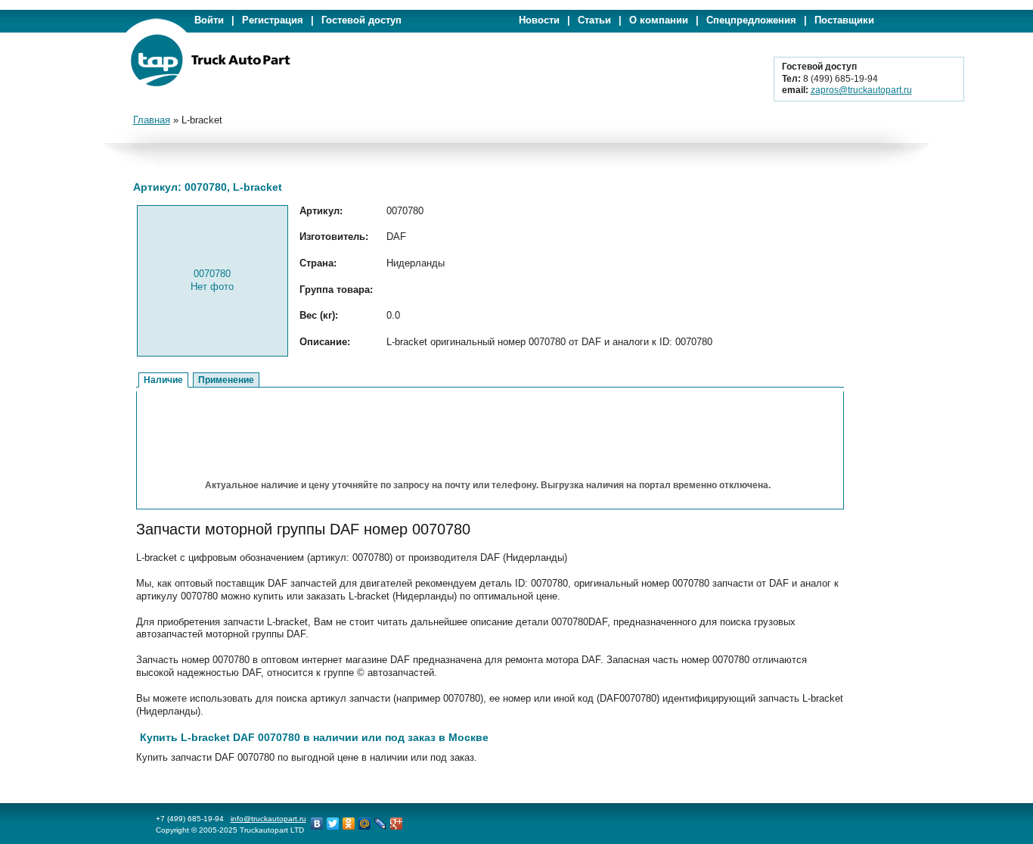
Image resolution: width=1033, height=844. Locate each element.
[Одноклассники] (349, 823)
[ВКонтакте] (317, 823)
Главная (151, 120)
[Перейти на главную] (210, 83)
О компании (658, 20)
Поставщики (844, 20)
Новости (539, 20)
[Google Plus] (397, 823)
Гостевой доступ (361, 20)
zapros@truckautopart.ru (861, 90)
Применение (226, 380)
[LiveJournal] (381, 823)
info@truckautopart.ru (268, 818)
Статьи (594, 20)
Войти (209, 20)
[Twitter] (333, 823)
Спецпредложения (751, 20)
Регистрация (272, 20)
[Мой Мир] (365, 823)
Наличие (163, 380)
